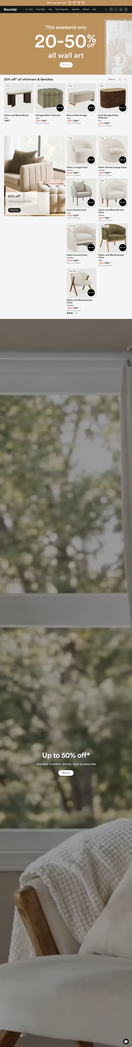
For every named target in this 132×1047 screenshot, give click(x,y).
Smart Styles (40, 9)
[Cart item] (126, 9)
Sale (94, 9)
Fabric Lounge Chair (77, 167)
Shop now (66, 65)
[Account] (121, 9)
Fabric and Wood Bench (16, 115)
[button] (126, 1041)
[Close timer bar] (129, 3)
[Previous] (120, 79)
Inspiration (76, 9)
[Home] (10, 9)
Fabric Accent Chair (77, 255)
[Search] (116, 9)
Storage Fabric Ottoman (48, 115)
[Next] (125, 79)
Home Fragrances (62, 9)
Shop (31, 9)
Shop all (111, 79)
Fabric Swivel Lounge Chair (112, 167)
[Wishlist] (111, 9)
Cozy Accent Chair (76, 210)
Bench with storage (77, 115)
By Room (86, 9)
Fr (106, 9)
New (50, 9)
